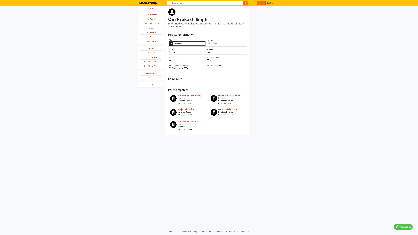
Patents (151, 48)
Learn (151, 85)
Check (151, 28)
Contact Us (244, 231)
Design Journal (151, 66)
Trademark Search (183, 231)
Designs (151, 53)
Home (171, 231)
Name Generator (151, 23)
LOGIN (151, 9)
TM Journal (151, 41)
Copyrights (151, 57)
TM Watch (151, 19)
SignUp (270, 3)
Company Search (199, 231)
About (235, 231)
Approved (213, 43)
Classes (151, 37)
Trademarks (151, 14)
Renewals (151, 32)
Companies (151, 73)
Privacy (229, 231)
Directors (151, 77)
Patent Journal (151, 61)
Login (261, 3)
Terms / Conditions (216, 231)
